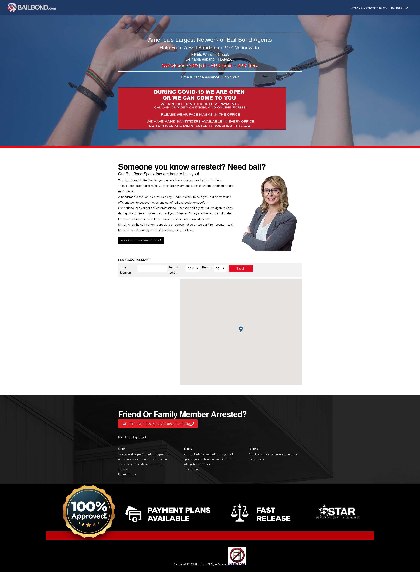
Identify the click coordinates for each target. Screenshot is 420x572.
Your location (125, 269)
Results (207, 267)
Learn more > (127, 474)
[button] (411, 5)
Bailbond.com (34, 7)
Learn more (191, 469)
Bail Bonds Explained (132, 437)
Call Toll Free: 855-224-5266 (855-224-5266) (140, 240)
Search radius (173, 269)
